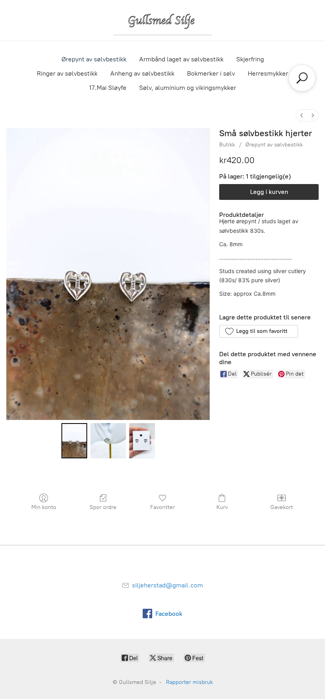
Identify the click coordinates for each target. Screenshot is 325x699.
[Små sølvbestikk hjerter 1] (108, 441)
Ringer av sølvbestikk (67, 73)
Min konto (43, 507)
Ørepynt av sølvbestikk (93, 59)
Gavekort (281, 507)
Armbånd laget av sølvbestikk (181, 59)
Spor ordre (103, 507)
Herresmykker (268, 73)
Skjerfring (250, 59)
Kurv (222, 507)
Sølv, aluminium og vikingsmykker (187, 87)
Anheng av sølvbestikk (142, 73)
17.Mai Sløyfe (107, 87)
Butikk (227, 144)
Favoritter (162, 507)
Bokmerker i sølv (211, 73)
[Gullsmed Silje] (162, 20)
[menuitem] (301, 115)
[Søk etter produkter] (302, 78)
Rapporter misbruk (189, 682)
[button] (258, 331)
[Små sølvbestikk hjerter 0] (74, 441)
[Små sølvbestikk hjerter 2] (142, 441)
